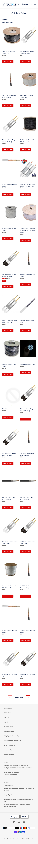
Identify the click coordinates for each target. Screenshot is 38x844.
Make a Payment (9, 754)
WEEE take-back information (12, 740)
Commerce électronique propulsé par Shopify (23, 838)
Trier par (4, 19)
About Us (6, 717)
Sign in (26, 4)
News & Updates (9, 731)
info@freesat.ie (12, 774)
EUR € (24, 817)
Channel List (7, 713)
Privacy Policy (8, 750)
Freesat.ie (10, 838)
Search (6, 722)
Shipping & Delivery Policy (11, 736)
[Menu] (35, 4)
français (14, 817)
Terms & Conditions (9, 745)
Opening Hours (8, 727)
